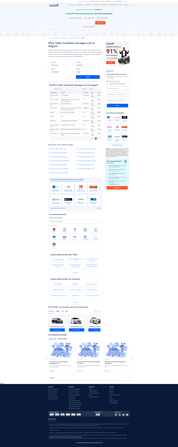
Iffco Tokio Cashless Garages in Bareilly (58, 152)
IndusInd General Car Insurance (117, 140)
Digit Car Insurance (124, 120)
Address (63, 92)
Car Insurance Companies (92, 295)
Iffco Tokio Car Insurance (58, 259)
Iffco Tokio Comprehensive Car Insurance (92, 259)
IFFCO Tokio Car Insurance (110, 139)
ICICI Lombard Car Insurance (124, 130)
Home (50, 37)
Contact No (85, 92)
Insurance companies (94, 393)
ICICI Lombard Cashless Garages (93, 190)
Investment (52, 395)
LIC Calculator (72, 398)
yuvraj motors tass (54, 133)
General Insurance (54, 389)
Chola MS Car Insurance (117, 120)
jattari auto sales (54, 99)
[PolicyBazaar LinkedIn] (123, 415)
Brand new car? (89, 26)
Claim (79, 1)
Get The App (86, 1)
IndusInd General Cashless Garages (56, 203)
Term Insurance (53, 393)
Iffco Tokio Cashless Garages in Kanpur (85, 168)
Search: (56, 89)
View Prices (100, 22)
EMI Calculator (72, 396)
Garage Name (53, 92)
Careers (111, 393)
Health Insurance (54, 396)
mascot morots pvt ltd (54, 104)
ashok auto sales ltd (54, 96)
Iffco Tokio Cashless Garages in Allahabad (86, 148)
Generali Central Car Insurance (110, 130)
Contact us (111, 398)
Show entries (87, 89)
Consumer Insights (93, 396)
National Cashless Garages (93, 203)
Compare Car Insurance (58, 289)
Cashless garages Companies (60, 208)
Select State (53, 69)
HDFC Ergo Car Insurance (117, 130)
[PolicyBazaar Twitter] (119, 415)
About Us (111, 389)
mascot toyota (53, 108)
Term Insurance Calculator (75, 395)
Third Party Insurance (92, 289)
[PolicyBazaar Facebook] (116, 415)
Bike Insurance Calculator (74, 408)
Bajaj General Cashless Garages (56, 190)
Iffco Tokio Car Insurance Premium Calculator (92, 265)
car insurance (63, 52)
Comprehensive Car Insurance (58, 295)
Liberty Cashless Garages (68, 203)
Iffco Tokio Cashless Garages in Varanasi (58, 164)
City (98, 92)
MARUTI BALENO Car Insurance (96, 326)
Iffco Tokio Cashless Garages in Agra (57, 148)
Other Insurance (53, 398)
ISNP (110, 396)
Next (98, 138)
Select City (78, 69)
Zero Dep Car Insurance (91, 284)
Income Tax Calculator (74, 393)
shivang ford (53, 120)
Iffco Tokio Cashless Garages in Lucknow (58, 156)
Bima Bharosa (54, 421)
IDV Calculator (75, 295)
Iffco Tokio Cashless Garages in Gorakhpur (58, 172)
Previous (92, 138)
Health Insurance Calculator (75, 402)
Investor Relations (113, 402)
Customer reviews (93, 391)
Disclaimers (52, 377)
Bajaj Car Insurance (110, 120)
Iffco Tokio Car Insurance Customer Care (58, 265)
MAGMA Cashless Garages (81, 203)
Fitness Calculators (75, 391)
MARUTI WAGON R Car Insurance (57, 326)
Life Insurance (53, 391)
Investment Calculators (76, 389)
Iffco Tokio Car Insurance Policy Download (75, 265)
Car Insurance (56, 37)
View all (75, 272)
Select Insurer (53, 62)
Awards (90, 395)
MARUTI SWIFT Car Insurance (77, 326)
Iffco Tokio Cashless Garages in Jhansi (85, 152)
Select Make (78, 62)
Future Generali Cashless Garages (68, 190)
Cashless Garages (63, 37)
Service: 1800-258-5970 (106, 1)
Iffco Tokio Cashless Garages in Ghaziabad (59, 168)
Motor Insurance (58, 284)
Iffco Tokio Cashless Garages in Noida (85, 164)
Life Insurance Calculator (74, 400)
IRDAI (49, 421)
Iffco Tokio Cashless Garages (74, 37)
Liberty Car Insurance (124, 139)
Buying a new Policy (114, 81)
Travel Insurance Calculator (75, 404)
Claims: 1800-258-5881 (118, 1)
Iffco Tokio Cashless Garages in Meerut (85, 156)
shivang (52, 112)
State (92, 92)
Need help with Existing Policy (117, 83)
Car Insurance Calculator (75, 289)
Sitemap (111, 391)
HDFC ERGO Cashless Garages (81, 190)
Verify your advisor (113, 400)
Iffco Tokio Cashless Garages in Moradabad (59, 160)
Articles (90, 389)
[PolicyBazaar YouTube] (127, 415)
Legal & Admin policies (114, 395)
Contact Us (126, 1)
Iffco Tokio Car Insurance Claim (75, 259)
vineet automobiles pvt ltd (54, 125)
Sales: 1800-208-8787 (94, 1)
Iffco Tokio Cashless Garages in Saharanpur (87, 160)
